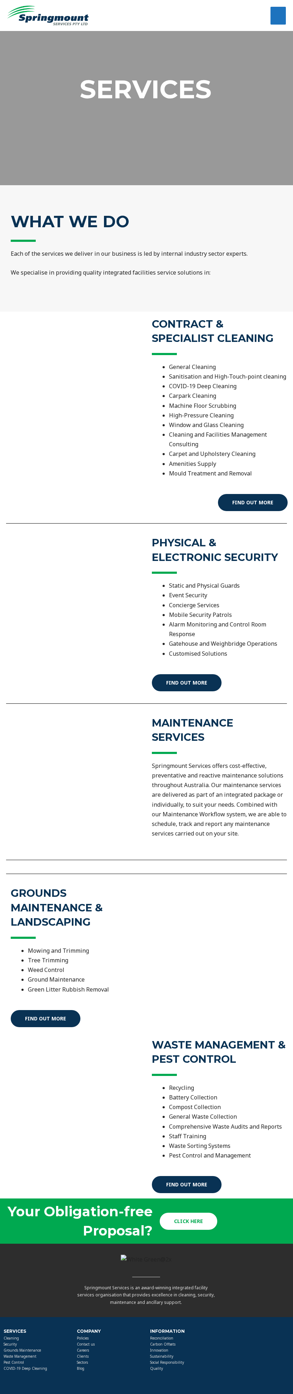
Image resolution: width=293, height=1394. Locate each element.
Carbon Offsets (162, 1344)
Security (10, 1344)
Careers (83, 1350)
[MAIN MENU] (278, 16)
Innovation (159, 1350)
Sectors (82, 1362)
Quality (156, 1368)
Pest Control (14, 1362)
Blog (80, 1368)
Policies (83, 1338)
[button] (253, 502)
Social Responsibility (167, 1362)
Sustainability (161, 1356)
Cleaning (11, 1338)
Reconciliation (161, 1338)
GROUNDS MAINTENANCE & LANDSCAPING (57, 907)
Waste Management (20, 1356)
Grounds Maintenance (22, 1350)
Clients (83, 1356)
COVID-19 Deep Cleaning (25, 1368)
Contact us (86, 1344)
